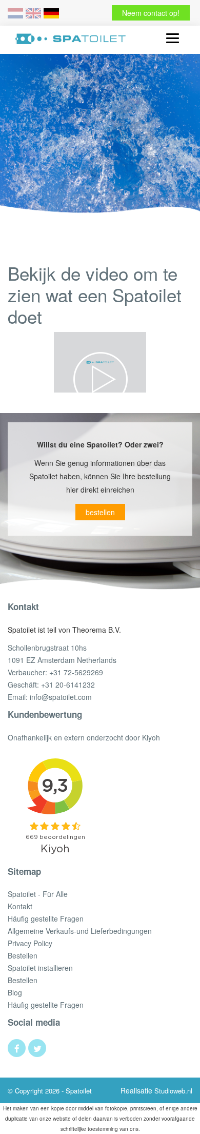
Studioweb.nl (173, 1091)
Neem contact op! (150, 13)
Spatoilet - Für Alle (38, 894)
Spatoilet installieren (40, 968)
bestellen (100, 512)
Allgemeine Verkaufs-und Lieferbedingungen (80, 931)
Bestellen (22, 955)
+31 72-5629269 (76, 672)
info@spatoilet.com (61, 697)
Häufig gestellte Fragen (46, 918)
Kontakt (20, 906)
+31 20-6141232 (68, 684)
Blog (15, 992)
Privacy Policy (30, 943)
